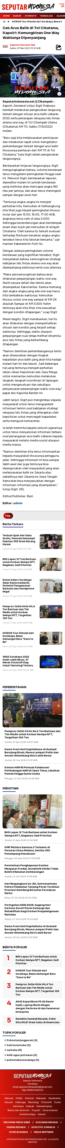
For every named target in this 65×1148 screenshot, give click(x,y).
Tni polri (36, 1110)
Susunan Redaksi (47, 1122)
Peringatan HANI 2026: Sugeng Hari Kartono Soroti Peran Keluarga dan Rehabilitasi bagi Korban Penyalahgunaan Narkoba (32, 909)
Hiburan (9, 1098)
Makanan (41, 1098)
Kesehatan (54, 1098)
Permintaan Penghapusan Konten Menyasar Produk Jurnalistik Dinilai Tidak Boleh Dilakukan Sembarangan (31, 868)
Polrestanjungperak (22, 1040)
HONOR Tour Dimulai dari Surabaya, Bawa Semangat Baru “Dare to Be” (18, 637)
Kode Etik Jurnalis (43, 1127)
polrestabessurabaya (23, 1060)
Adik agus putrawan (22, 1055)
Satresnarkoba (19, 1045)
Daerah (30, 1106)
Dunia (57, 1102)
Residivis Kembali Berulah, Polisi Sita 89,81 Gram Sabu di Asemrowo (38, 1020)
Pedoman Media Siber (16, 1122)
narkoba (14, 1050)
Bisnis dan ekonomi (18, 1110)
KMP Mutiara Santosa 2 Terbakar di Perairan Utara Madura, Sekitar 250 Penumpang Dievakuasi (27, 850)
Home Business (18, 1132)
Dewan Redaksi (16, 1127)
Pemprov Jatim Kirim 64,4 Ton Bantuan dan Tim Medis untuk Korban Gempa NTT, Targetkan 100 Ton (19, 612)
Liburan (8, 1102)
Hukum (17, 16)
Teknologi (46, 16)
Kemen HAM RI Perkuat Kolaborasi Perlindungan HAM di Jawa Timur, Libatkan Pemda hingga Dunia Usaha (32, 770)
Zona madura (50, 1110)
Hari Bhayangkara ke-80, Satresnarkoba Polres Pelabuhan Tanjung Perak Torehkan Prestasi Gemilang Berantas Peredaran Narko (32, 888)
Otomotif (30, 16)
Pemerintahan (44, 1106)
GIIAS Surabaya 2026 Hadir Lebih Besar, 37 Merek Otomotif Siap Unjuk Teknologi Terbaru (18, 661)
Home (6, 16)
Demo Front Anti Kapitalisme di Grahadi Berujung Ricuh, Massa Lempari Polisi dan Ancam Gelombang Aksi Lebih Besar (32, 752)
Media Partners (44, 1132)
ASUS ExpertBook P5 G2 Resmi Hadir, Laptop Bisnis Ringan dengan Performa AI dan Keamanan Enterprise (38, 1006)
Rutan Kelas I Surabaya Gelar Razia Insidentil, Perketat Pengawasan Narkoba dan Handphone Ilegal (18, 585)
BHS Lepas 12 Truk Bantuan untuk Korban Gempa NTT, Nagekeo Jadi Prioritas (19, 562)
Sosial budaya (28, 1114)
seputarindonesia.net (22, 45)
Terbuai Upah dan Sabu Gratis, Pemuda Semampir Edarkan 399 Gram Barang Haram (19, 540)
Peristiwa (18, 1106)
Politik (19, 1098)
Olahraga (20, 1102)
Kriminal (29, 1098)
